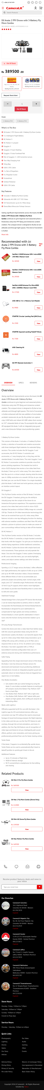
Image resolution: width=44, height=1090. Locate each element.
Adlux (26, 1087)
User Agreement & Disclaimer (32, 1065)
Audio (24, 1042)
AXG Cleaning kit (18, 347)
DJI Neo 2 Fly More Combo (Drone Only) (25, 800)
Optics (4, 1048)
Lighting (4, 1042)
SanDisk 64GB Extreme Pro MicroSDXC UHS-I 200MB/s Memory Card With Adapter (25, 286)
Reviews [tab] (33, 383)
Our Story (5, 1051)
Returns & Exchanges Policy (32, 1062)
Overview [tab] (8, 383)
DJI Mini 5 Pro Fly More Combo (22, 780)
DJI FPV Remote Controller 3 (22, 363)
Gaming (24, 1045)
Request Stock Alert (11, 95)
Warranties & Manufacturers (31, 1068)
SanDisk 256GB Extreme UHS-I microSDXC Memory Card (26, 271)
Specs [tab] (21, 383)
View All (40, 244)
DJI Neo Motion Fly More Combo (22, 839)
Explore (15, 913)
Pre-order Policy (7, 1072)
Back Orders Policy (28, 1072)
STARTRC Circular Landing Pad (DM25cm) (26, 316)
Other (24, 1048)
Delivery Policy (7, 1062)
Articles (4, 1054)
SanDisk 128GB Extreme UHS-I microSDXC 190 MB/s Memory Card (26, 255)
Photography (6, 1038)
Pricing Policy (6, 1065)
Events (24, 1051)
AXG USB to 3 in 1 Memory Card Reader (26, 301)
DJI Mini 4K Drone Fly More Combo (23, 819)
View (38, 261)
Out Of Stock (21, 109)
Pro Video (25, 1038)
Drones (4, 1045)
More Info (5, 234)
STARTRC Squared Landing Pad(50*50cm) (26, 332)
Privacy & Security (8, 1068)
